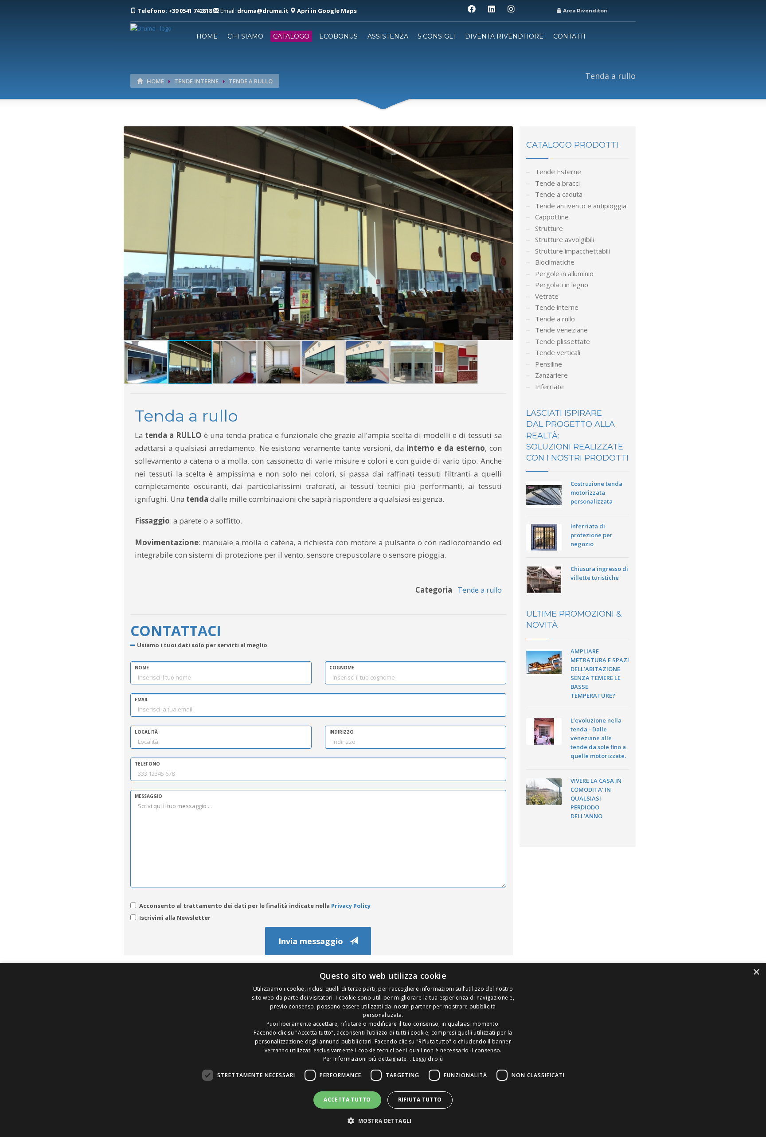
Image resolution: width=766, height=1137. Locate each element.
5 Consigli (436, 36)
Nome (142, 667)
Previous (110, 239)
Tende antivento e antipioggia (580, 205)
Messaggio (148, 796)
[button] (382, 1120)
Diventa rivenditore (504, 36)
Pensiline (548, 363)
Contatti (569, 36)
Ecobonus (338, 36)
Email (142, 699)
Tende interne (196, 81)
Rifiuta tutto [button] (420, 1099)
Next (526, 239)
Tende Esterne (558, 171)
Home (207, 36)
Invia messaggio (314, 941)
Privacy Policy (351, 906)
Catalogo (291, 36)
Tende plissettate (562, 341)
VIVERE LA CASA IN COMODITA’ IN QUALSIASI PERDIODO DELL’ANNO (596, 798)
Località (146, 732)
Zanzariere (551, 375)
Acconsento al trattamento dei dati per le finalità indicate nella (255, 906)
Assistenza (387, 36)
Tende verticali (557, 352)
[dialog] (383, 1050)
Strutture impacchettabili (572, 250)
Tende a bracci (557, 183)
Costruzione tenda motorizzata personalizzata (596, 492)
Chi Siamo (245, 36)
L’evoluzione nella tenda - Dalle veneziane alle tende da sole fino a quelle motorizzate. (598, 738)
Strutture (549, 228)
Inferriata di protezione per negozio (592, 535)
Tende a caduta (558, 194)
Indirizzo (341, 732)
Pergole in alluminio (564, 273)
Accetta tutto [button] (347, 1099)
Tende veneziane (561, 329)
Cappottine (552, 216)
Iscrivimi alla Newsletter (175, 918)
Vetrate (547, 296)
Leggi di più (428, 1059)
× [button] (756, 972)
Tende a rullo (251, 81)
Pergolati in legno (561, 284)
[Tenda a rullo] (318, 233)
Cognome (341, 667)
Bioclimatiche (554, 262)
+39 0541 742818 (175, 11)
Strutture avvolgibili (564, 239)
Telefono (147, 764)
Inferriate (549, 386)
